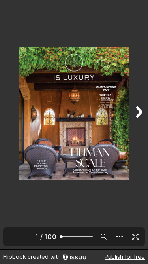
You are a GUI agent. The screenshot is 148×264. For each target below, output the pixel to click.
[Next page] (138, 124)
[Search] (104, 237)
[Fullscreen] (135, 237)
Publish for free (125, 256)
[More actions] (119, 237)
